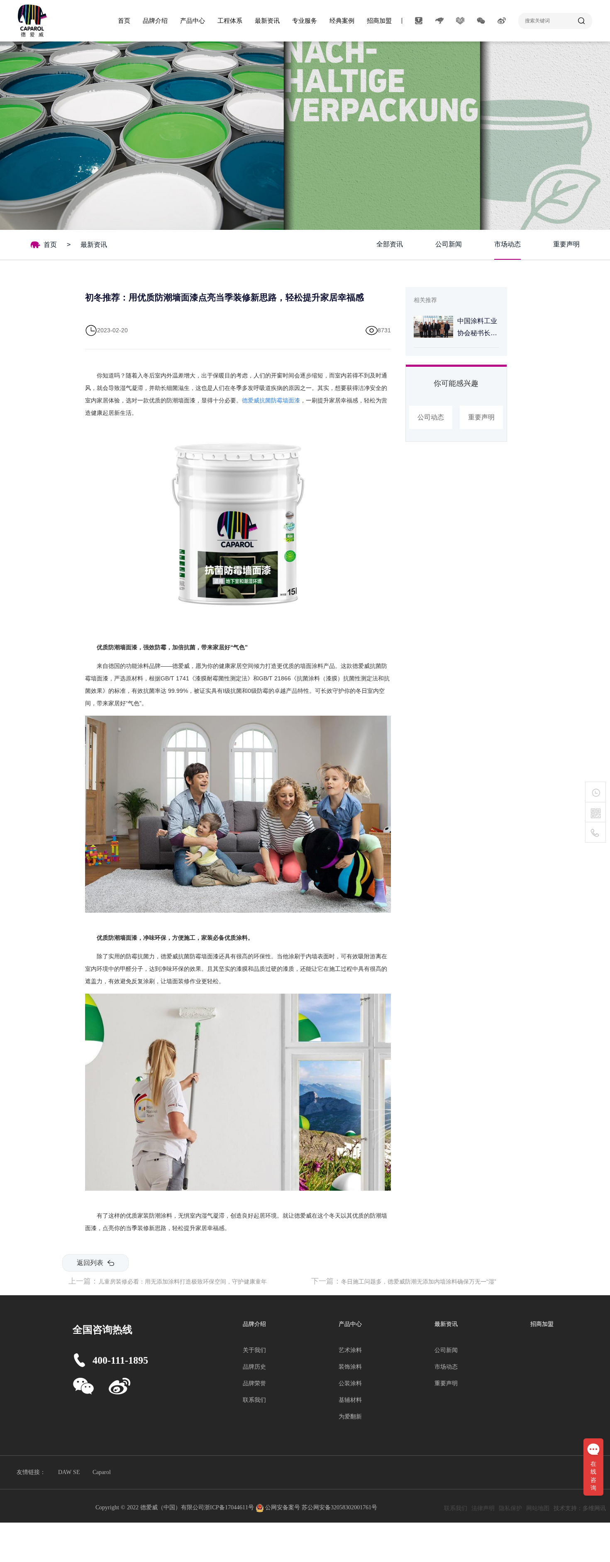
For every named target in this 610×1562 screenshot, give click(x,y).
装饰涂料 (350, 1367)
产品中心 (192, 20)
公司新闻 (448, 244)
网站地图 (537, 1508)
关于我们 (254, 1350)
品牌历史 (254, 1367)
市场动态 (507, 244)
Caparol (102, 1472)
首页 (124, 20)
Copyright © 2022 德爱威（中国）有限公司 (149, 1507)
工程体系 (229, 20)
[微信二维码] (595, 813)
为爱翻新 (350, 1416)
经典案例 (341, 20)
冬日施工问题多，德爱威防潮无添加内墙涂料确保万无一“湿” (418, 1281)
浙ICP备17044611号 (230, 1507)
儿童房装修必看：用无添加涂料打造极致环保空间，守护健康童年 (182, 1281)
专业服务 (304, 20)
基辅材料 (350, 1400)
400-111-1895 (120, 1360)
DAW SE (69, 1472)
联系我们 (254, 1400)
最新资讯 (267, 20)
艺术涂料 (350, 1350)
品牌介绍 (155, 20)
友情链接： (31, 1472)
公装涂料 (350, 1383)
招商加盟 (379, 20)
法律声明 (483, 1508)
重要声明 (566, 244)
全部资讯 (389, 244)
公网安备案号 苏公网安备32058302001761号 (321, 1507)
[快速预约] (595, 792)
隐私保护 (510, 1508)
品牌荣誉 (254, 1383)
